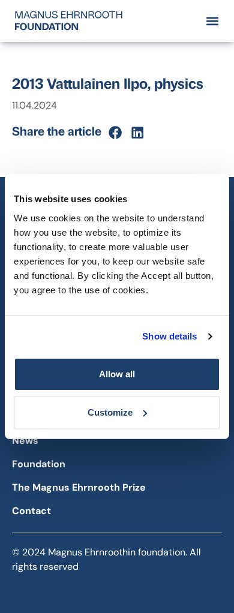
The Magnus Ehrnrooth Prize (79, 487)
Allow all (117, 374)
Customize (110, 412)
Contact (31, 510)
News (25, 440)
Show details (169, 336)
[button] (212, 21)
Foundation (38, 464)
